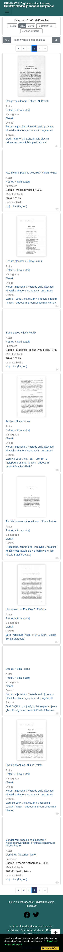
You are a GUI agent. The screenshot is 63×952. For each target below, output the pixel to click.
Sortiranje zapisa (30, 30)
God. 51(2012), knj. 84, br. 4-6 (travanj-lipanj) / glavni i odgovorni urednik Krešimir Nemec (31, 300)
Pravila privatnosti (13, 944)
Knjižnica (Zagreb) (16, 206)
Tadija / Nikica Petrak (18, 421)
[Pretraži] (56, 40)
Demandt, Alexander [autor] (21, 854)
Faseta (12, 25)
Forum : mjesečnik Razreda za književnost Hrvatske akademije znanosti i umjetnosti (30, 128)
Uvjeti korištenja (45, 902)
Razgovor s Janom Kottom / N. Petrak (27, 101)
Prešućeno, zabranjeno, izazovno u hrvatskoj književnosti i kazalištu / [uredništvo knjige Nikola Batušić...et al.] (31, 550)
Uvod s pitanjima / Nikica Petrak (24, 765)
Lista (22, 25)
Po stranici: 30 (45, 25)
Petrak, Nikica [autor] (18, 110)
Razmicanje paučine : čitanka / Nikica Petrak (31, 172)
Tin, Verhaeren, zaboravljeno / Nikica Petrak (31, 521)
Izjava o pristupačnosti (21, 902)
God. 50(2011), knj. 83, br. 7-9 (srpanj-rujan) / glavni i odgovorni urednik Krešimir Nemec (31, 708)
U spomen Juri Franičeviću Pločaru (26, 609)
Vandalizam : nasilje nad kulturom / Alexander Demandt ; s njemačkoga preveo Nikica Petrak (30, 842)
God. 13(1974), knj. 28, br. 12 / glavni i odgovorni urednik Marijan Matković (27, 140)
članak (9, 118)
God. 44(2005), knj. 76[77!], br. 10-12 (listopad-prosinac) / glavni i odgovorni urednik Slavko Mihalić (27, 462)
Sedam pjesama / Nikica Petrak (24, 261)
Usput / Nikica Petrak (18, 668)
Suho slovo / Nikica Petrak (21, 332)
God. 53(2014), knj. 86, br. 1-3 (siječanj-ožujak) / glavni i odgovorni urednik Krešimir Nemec (31, 806)
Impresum (31, 906)
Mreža (30, 25)
